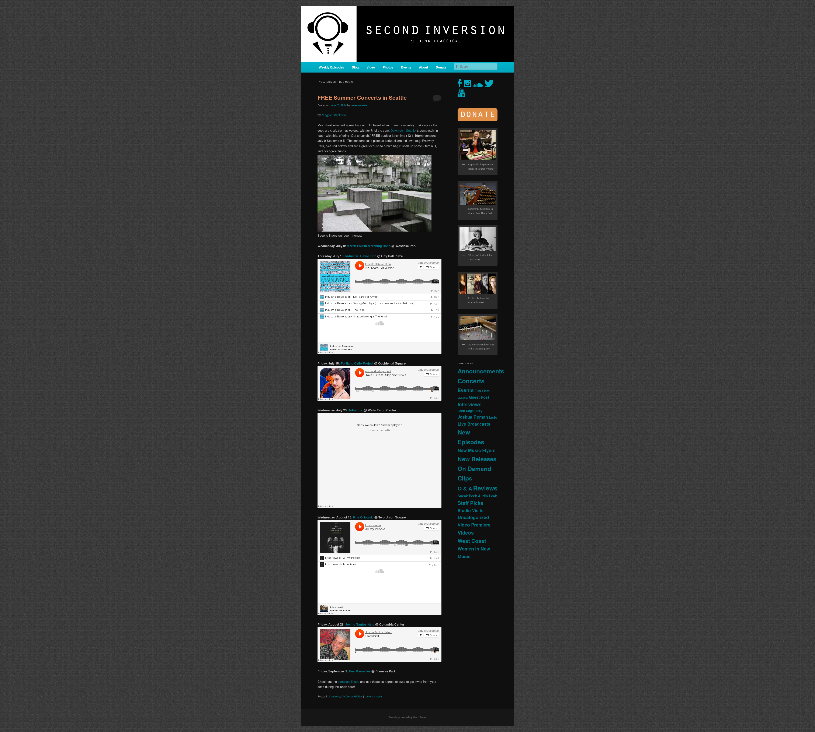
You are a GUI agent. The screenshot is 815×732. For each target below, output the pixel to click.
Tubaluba (356, 410)
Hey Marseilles (360, 671)
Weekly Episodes (331, 67)
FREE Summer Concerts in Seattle (362, 97)
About (423, 67)
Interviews (470, 404)
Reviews (485, 487)
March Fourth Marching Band (369, 245)
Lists (493, 417)
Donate (441, 67)
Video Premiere (474, 524)
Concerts (334, 696)
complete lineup (348, 681)
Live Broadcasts (474, 424)
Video (371, 67)
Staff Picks (470, 502)
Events (406, 67)
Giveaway (463, 397)
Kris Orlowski (363, 517)
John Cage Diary (470, 410)
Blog (355, 67)
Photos (388, 67)
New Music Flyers (477, 450)
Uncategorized (473, 517)
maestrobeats (359, 105)
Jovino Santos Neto (359, 624)
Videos (466, 532)
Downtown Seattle (403, 130)
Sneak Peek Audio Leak (477, 495)
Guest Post (479, 397)
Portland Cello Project (357, 363)
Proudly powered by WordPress (407, 717)
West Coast (472, 541)
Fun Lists (482, 390)
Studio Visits (470, 510)
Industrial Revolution (361, 256)
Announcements (481, 371)
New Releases (477, 459)
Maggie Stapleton (334, 115)
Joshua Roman (473, 417)
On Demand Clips (352, 696)
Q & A (465, 488)
